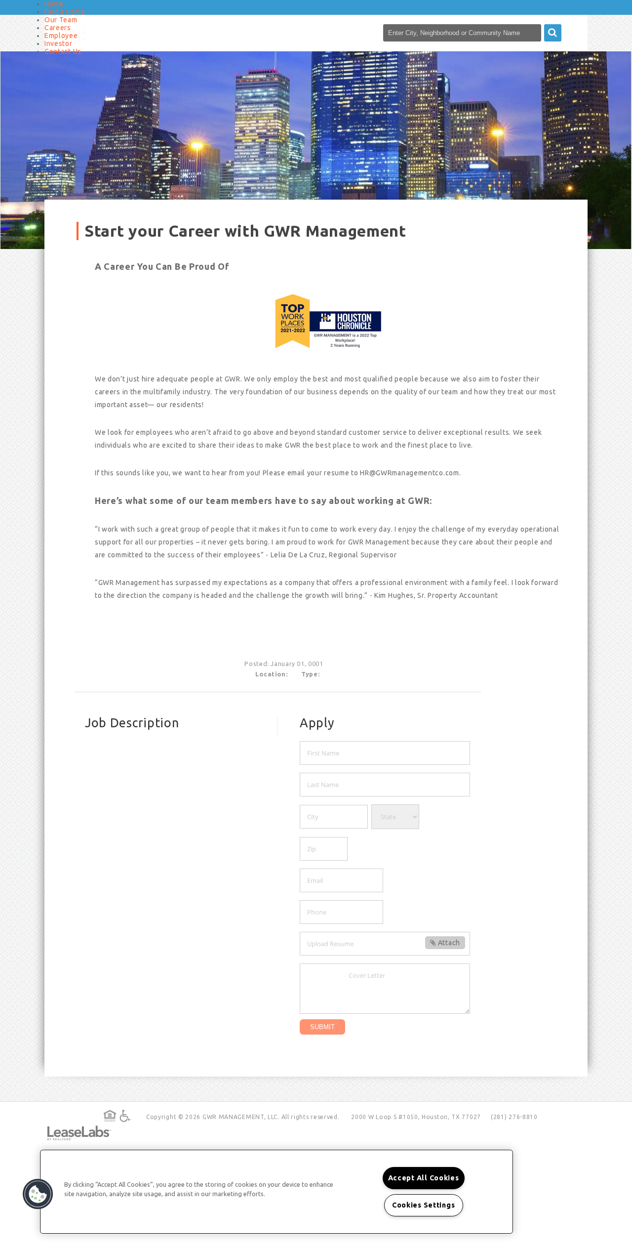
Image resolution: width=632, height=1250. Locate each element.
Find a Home (64, 12)
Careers (57, 28)
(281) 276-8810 (514, 1117)
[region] (277, 1191)
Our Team (61, 20)
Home (54, 4)
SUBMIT (322, 1027)
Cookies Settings (423, 1205)
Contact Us (62, 51)
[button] (38, 1194)
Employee (61, 36)
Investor (58, 43)
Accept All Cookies (423, 1178)
